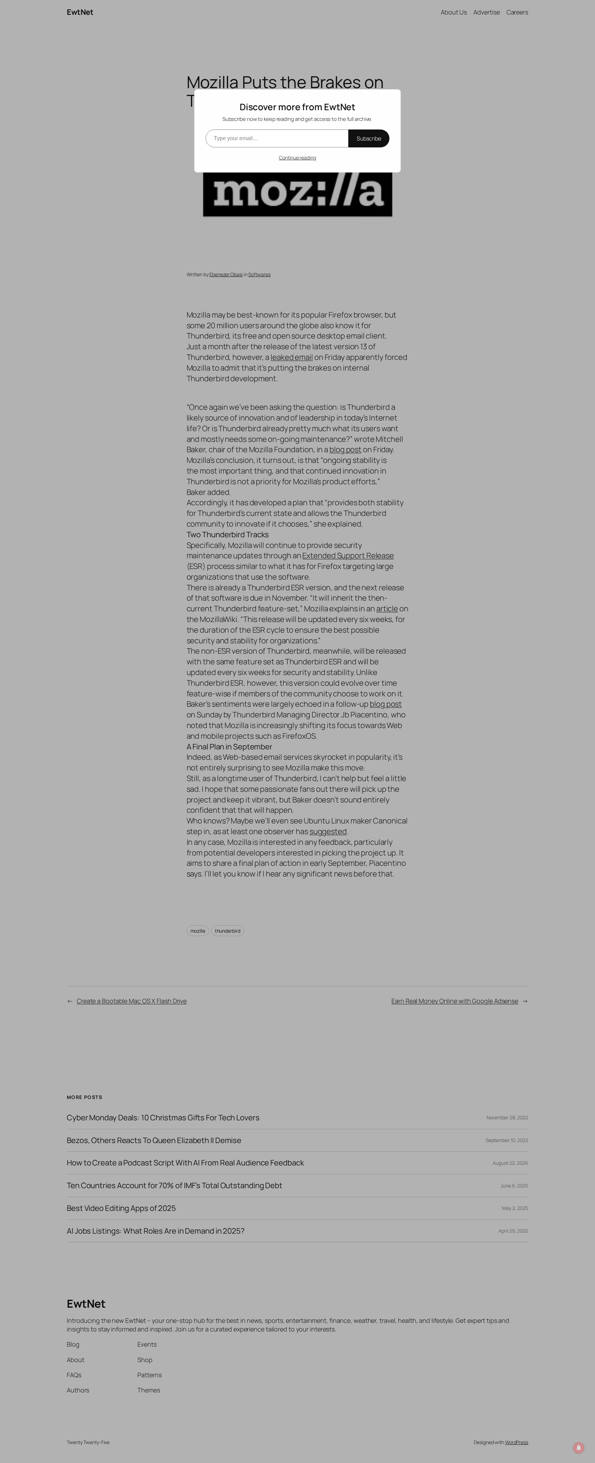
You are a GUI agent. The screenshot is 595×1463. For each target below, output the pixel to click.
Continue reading (297, 157)
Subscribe (369, 138)
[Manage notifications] (578, 1447)
